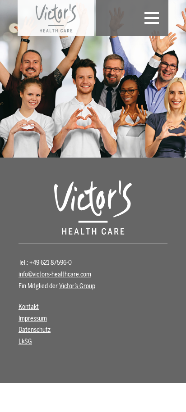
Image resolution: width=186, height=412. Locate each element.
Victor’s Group (77, 286)
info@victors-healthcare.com (55, 274)
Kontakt (29, 307)
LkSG (25, 341)
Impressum (33, 318)
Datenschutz (35, 330)
